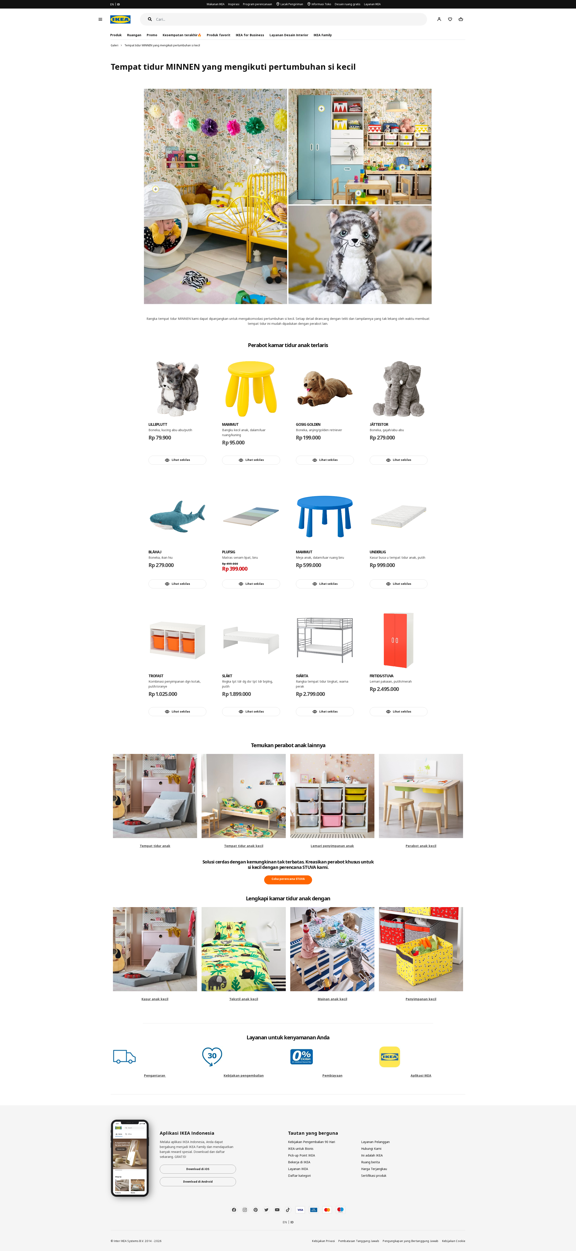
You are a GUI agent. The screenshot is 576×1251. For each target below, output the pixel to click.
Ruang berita (370, 1162)
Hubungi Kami (371, 1148)
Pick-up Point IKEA (301, 1155)
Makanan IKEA (216, 4)
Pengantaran (155, 1075)
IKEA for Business (250, 35)
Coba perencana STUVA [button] (288, 879)
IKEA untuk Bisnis (300, 1148)
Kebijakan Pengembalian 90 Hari (311, 1142)
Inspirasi (233, 4)
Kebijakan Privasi (323, 1241)
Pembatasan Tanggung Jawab (358, 1241)
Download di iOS (197, 1169)
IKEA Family (323, 35)
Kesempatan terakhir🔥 (182, 35)
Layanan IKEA (372, 4)
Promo (152, 35)
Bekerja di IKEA (299, 1162)
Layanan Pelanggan (375, 1142)
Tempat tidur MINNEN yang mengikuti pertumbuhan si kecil (162, 45)
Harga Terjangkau (374, 1169)
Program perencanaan (257, 4)
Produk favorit (218, 35)
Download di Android (198, 1182)
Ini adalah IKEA (372, 1155)
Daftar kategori (299, 1175)
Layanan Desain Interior (289, 35)
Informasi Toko (321, 4)
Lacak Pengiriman (292, 4)
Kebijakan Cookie (454, 1241)
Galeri (114, 45)
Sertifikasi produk (373, 1175)
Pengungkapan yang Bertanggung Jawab (411, 1241)
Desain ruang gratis (347, 4)
